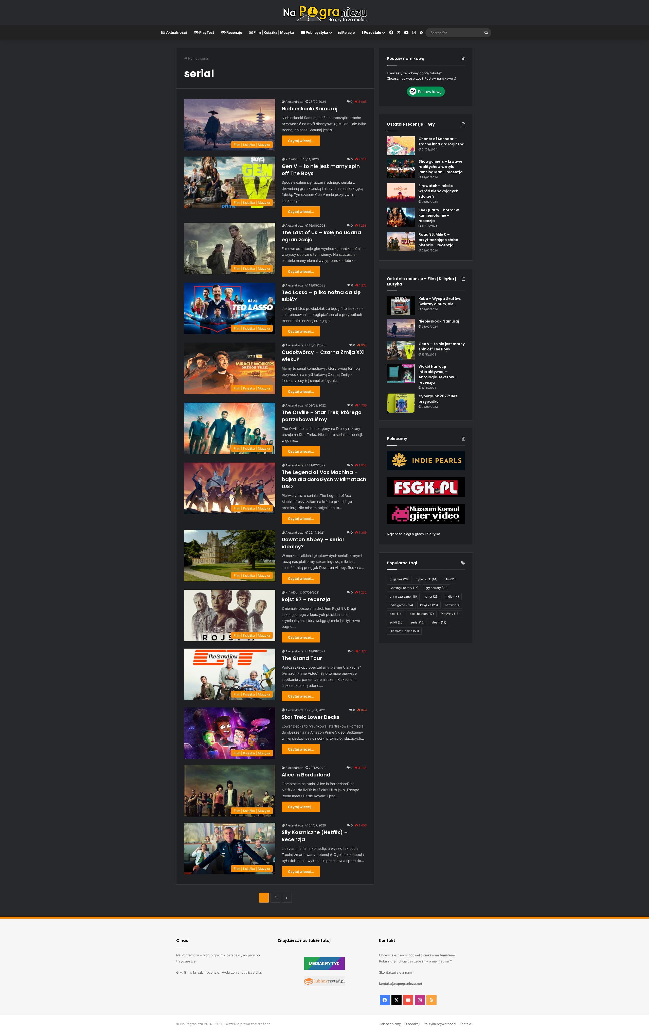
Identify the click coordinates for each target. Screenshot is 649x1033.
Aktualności (176, 32)
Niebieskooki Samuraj (309, 108)
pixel (396, 614)
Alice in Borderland (306, 774)
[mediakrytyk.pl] (324, 969)
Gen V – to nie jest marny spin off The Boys (442, 346)
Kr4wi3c (291, 159)
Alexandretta (294, 102)
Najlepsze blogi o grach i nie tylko (413, 534)
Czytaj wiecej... (301, 141)
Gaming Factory (404, 588)
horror (431, 596)
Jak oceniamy (390, 1024)
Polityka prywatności (440, 1024)
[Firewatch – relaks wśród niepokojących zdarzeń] (401, 192)
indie (452, 596)
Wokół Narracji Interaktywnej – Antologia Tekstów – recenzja (438, 374)
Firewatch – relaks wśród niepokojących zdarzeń (438, 191)
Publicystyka (316, 32)
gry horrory (436, 588)
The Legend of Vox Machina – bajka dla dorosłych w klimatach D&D (324, 479)
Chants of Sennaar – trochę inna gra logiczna (441, 141)
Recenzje (234, 32)
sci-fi (397, 622)
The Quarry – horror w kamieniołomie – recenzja (439, 215)
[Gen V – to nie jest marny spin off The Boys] (401, 350)
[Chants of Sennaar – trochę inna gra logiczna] (401, 145)
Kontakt (466, 1024)
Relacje (348, 32)
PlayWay (450, 614)
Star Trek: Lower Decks (310, 717)
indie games (401, 605)
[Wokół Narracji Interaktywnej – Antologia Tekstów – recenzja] (401, 373)
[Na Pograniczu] (324, 12)
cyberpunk (426, 579)
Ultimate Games (404, 631)
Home (192, 58)
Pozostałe (372, 32)
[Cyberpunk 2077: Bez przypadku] (401, 403)
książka (429, 605)
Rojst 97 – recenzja (306, 599)
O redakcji (412, 1024)
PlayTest (206, 32)
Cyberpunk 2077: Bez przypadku (438, 399)
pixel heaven (422, 614)
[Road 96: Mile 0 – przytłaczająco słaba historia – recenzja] (401, 241)
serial (417, 622)
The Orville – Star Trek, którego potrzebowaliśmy (322, 416)
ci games (399, 579)
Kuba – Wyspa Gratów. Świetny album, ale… (440, 301)
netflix (452, 605)
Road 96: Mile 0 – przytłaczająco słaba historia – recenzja (438, 240)
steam (438, 622)
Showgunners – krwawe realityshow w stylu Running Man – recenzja (441, 167)
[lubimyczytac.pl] (324, 985)
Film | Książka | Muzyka (273, 32)
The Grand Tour (302, 658)
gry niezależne (403, 596)
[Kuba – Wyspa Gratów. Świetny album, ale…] (401, 305)
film (450, 579)
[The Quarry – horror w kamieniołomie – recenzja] (401, 217)
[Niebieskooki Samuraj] (401, 328)
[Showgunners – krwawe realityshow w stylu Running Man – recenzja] (401, 168)
